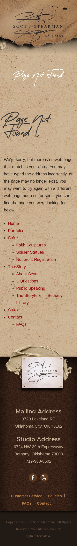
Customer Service (26, 496)
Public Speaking (30, 288)
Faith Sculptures (31, 245)
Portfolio (15, 230)
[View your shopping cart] (55, 9)
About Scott (27, 274)
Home (13, 223)
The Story (17, 266)
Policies (55, 496)
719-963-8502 (38, 461)
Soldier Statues (30, 252)
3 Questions (27, 281)
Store (13, 238)
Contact (15, 317)
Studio (14, 310)
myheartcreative (38, 535)
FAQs (21, 324)
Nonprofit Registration (36, 259)
